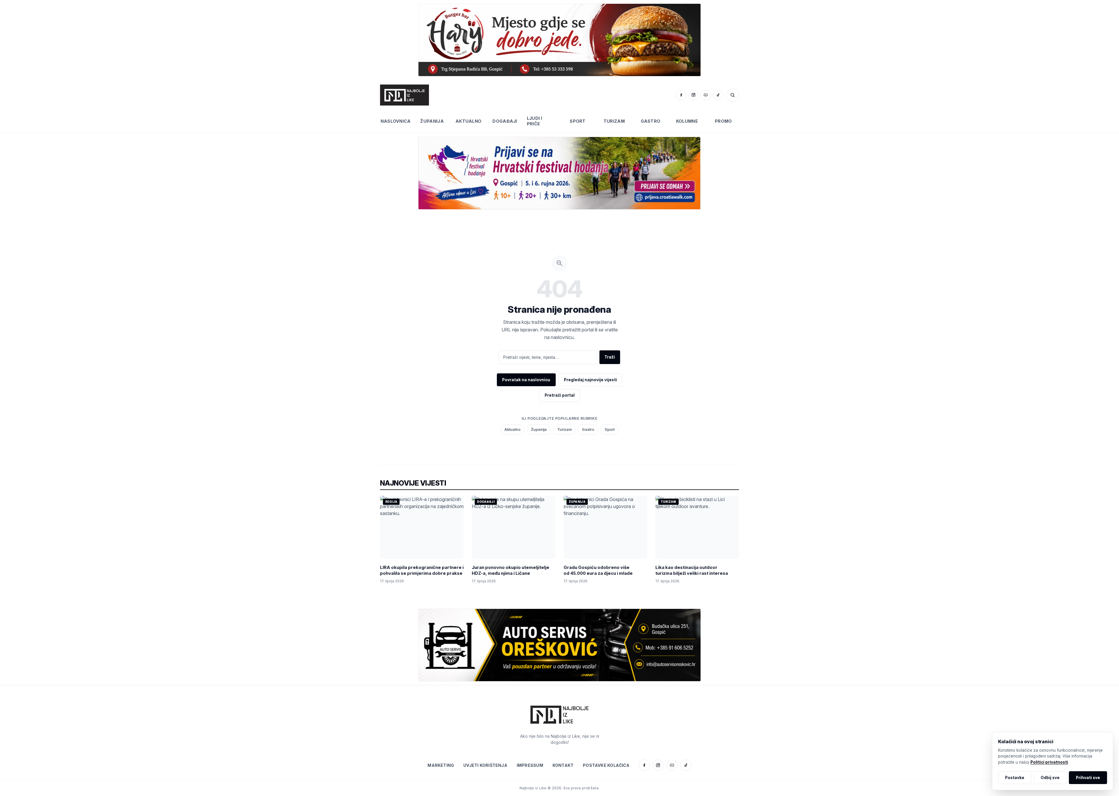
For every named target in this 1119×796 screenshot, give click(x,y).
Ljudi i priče (534, 121)
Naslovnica (396, 121)
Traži (609, 357)
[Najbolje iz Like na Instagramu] (693, 95)
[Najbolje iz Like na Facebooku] (681, 95)
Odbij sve (1050, 777)
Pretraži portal (560, 395)
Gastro (651, 121)
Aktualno (468, 121)
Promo (723, 121)
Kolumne (687, 121)
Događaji (504, 121)
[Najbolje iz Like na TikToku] (718, 95)
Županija (432, 121)
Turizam (614, 121)
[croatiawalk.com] (559, 173)
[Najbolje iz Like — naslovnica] (404, 95)
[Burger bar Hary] (559, 39)
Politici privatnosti (1049, 762)
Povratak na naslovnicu (526, 379)
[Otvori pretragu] (732, 95)
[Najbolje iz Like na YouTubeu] (706, 95)
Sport (577, 121)
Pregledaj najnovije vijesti (590, 379)
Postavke (1014, 777)
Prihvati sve (1088, 777)
